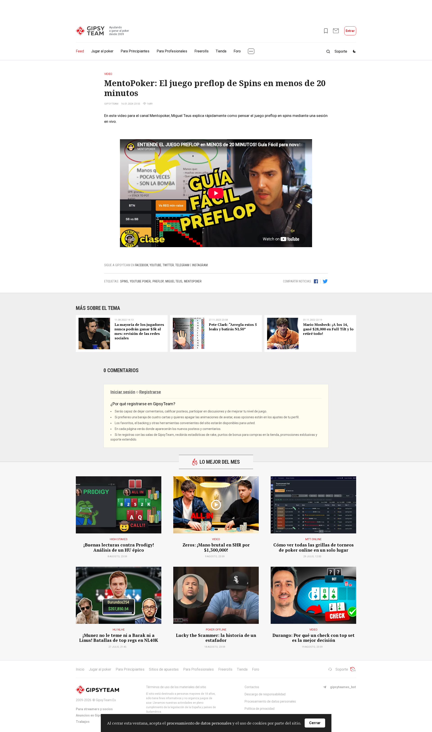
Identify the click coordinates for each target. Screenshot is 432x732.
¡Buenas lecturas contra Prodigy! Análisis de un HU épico (118, 547)
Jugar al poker (102, 51)
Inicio (80, 669)
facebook (141, 265)
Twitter (168, 265)
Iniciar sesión (122, 392)
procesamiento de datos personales (199, 723)
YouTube (155, 265)
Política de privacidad (259, 708)
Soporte (341, 669)
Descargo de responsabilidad (265, 694)
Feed (80, 51)
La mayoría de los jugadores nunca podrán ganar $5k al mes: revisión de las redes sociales (139, 331)
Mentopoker (193, 281)
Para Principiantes (135, 51)
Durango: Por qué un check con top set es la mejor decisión (313, 638)
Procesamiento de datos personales (270, 701)
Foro (237, 51)
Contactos (252, 687)
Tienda (221, 51)
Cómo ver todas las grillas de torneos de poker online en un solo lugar (313, 547)
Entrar (350, 31)
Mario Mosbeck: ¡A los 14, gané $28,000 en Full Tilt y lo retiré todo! (328, 329)
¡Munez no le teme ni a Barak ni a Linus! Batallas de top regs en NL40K (118, 638)
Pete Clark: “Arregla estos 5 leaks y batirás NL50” (233, 326)
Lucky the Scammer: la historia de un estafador (216, 638)
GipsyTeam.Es (106, 700)
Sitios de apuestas (164, 669)
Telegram (182, 265)
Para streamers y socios (94, 709)
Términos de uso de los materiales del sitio (176, 687)
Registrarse (150, 392)
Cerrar (315, 723)
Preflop (158, 281)
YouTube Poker (140, 281)
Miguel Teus (173, 281)
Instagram (200, 265)
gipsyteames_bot (343, 687)
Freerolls (201, 51)
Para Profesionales (172, 51)
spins (124, 281)
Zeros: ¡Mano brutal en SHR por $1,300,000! (216, 547)
